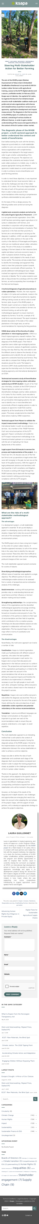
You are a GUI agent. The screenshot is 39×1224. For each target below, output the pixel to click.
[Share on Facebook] (14, 893)
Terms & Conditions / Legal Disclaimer (15, 1199)
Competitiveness (29, 1161)
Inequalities (22, 1167)
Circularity (5, 1111)
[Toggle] (36, 1115)
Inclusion (13, 61)
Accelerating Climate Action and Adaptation (18, 1053)
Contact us (28, 1215)
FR (36, 3)
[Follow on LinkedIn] (5, 1215)
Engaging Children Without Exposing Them (18, 1061)
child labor (25, 1158)
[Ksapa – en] (19, 4)
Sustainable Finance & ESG (12, 1131)
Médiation (27, 1171)
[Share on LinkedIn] (25, 893)
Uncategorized (7, 1135)
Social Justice (14, 1175)
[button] (3, 3)
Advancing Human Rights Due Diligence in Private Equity (10, 913)
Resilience (21, 61)
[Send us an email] (3, 1215)
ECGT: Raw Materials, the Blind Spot (16, 1037)
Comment (7, 937)
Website (6, 974)
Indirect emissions (7, 1168)
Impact (7, 61)
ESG (4, 1164)
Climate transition (12, 1161)
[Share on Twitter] (17, 893)
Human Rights (7, 1119)
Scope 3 (6, 1175)
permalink (19, 905)
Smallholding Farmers (23, 62)
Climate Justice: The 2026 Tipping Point (17, 1045)
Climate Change (8, 1115)
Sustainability (7, 1127)
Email (6, 964)
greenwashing (13, 1164)
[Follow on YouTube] (7, 1215)
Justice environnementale (16, 1171)
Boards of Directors (11, 1158)
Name (6, 955)
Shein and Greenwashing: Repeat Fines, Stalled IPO (17, 1028)
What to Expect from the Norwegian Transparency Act (15, 1015)
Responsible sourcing (8, 903)
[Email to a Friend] (21, 893)
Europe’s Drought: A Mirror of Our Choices (17, 1076)
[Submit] (35, 1099)
